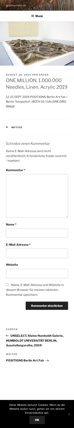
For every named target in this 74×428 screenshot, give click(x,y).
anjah (44, 74)
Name (11, 224)
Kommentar (15, 170)
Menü (39, 16)
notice (16, 127)
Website (12, 264)
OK (37, 420)
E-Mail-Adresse (18, 244)
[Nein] (69, 414)
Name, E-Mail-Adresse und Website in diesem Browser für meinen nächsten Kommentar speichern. (35, 290)
